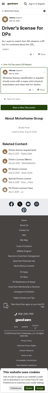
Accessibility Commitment (26, 360)
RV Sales (24, 272)
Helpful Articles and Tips (24, 298)
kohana (12, 18)
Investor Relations (26, 351)
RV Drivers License (18, 169)
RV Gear (24, 277)
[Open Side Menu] (3, 4)
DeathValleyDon (28, 163)
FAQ (24, 235)
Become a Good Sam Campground (24, 256)
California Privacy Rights (26, 346)
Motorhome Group (11, 11)
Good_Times (26, 172)
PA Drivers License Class (21, 188)
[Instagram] (37, 203)
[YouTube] (28, 203)
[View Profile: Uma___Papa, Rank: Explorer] (4, 180)
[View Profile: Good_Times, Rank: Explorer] (4, 170)
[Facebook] (11, 203)
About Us (24, 225)
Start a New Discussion (24, 107)
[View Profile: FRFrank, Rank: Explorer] (5, 72)
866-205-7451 (25, 314)
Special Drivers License (20, 178)
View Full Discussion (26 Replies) (17, 64)
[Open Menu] (44, 11)
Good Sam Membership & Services (24, 287)
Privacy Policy (26, 341)
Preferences (16, 388)
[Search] (25, 3)
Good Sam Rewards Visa (24, 261)
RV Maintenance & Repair (24, 282)
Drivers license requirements (22, 150)
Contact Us (24, 230)
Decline (29, 388)
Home (24, 220)
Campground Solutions (24, 292)
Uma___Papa (27, 182)
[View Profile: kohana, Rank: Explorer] (5, 19)
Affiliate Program (24, 251)
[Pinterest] (24, 209)
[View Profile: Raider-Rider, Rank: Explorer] (4, 151)
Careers (25, 327)
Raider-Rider (26, 153)
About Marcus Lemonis (24, 266)
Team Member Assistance (26, 365)
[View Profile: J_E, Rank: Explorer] (4, 189)
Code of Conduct (24, 246)
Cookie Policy (30, 380)
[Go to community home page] (13, 4)
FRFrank (12, 71)
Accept (40, 388)
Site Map (24, 240)
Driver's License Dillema (20, 159)
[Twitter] (20, 203)
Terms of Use (26, 355)
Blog (16, 327)
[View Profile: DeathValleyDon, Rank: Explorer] (4, 161)
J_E (22, 192)
